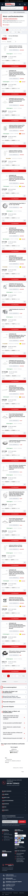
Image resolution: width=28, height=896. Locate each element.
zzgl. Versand (10, 85)
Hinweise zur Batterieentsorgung (8, 834)
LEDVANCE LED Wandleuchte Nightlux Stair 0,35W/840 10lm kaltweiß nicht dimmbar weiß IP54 (17, 285)
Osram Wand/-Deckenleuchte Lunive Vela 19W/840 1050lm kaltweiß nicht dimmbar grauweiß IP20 (17, 415)
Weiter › (19, 32)
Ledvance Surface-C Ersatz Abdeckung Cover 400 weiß (15, 151)
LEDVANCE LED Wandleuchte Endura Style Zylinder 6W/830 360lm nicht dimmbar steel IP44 (16, 599)
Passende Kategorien (9, 701)
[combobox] (12, 8)
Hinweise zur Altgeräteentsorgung (8, 837)
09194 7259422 (13, 783)
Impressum (15, 892)
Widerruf (7, 894)
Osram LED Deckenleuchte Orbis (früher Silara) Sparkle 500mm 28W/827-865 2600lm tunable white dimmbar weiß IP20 (16, 493)
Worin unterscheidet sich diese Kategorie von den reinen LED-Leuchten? (11, 717)
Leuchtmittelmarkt (4, 12)
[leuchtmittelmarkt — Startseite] (10, 4)
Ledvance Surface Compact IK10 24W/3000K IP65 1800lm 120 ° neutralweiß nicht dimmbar (16, 126)
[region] (14, 763)
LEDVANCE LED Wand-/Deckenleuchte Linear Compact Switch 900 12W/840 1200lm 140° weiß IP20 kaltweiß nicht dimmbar (16, 572)
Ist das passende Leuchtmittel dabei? (12, 723)
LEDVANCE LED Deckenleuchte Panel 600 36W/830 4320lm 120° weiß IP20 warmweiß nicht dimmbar (17, 100)
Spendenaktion (7, 839)
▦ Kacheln (9, 38)
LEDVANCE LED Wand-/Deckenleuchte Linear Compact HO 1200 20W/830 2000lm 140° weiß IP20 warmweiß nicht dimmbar (17, 258)
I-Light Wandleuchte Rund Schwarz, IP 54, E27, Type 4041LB (17, 441)
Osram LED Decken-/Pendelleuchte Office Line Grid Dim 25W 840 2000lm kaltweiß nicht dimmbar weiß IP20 (17, 467)
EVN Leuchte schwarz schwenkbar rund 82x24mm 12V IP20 (17, 652)
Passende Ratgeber (8, 706)
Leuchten (11, 12)
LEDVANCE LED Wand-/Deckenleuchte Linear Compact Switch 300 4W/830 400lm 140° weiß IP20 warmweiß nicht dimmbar (17, 178)
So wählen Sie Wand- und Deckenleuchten (10, 692)
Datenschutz (21, 892)
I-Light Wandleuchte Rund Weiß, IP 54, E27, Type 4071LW (17, 204)
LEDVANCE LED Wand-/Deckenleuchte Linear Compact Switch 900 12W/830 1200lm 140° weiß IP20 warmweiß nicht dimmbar (17, 73)
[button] (2, 763)
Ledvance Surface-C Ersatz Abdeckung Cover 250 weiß (15, 546)
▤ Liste (4, 38)
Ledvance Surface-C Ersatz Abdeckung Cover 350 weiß (15, 46)
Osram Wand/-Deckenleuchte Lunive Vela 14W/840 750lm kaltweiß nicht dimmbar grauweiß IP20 (17, 520)
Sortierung (4, 41)
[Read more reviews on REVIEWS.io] (14, 753)
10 (10, 32)
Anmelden (22, 821)
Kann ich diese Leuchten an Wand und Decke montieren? (12, 733)
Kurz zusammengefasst (10, 687)
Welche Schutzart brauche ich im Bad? (12, 738)
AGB (3, 894)
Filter (5, 35)
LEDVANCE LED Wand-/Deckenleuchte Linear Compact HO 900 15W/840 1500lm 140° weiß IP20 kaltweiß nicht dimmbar (17, 626)
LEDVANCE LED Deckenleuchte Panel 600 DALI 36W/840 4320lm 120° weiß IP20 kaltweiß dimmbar (17, 362)
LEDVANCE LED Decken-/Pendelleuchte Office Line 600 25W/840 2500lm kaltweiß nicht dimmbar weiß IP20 (17, 336)
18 (15, 32)
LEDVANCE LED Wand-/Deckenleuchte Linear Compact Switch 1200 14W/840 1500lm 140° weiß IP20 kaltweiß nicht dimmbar (16, 230)
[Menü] (2, 4)
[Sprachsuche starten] (22, 8)
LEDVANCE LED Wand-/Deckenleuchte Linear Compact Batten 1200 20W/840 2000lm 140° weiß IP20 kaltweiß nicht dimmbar (16, 388)
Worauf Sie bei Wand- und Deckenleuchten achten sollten (12, 697)
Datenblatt (23, 81)
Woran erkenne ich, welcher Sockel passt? (12, 727)
